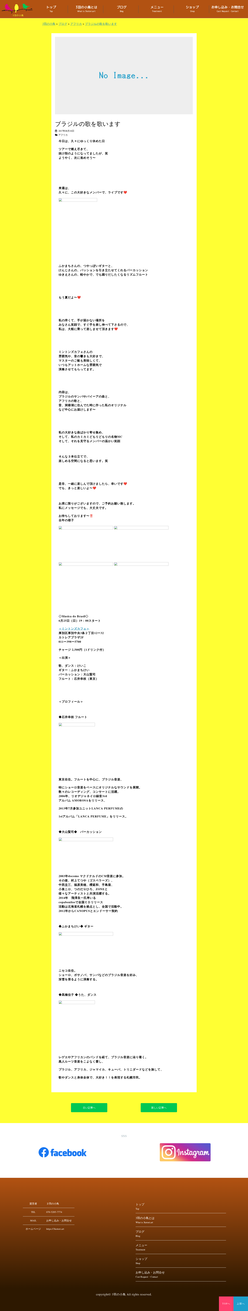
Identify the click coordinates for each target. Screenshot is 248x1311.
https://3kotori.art (55, 1228)
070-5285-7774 (54, 1212)
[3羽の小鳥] (18, 9)
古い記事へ (89, 1107)
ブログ (122, 9)
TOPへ (226, 1303)
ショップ (192, 9)
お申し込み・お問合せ (227, 9)
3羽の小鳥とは (86, 9)
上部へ (241, 1303)
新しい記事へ (158, 1107)
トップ (51, 9)
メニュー (157, 9)
